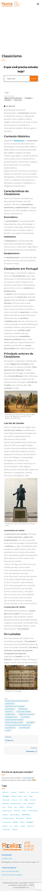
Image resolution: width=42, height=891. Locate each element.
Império (24, 810)
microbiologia (7, 822)
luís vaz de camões (24, 711)
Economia (33, 800)
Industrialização (33, 810)
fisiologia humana (16, 803)
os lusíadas (25, 717)
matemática (26, 814)
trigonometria (30, 826)
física (4, 807)
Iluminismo (17, 810)
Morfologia (15, 822)
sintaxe (16, 826)
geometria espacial (7, 810)
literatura (9, 711)
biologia (6, 796)
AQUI (28, 778)
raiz (11, 826)
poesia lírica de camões (14, 722)
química (5, 826)
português (31, 722)
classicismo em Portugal (14, 706)
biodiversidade (35, 792)
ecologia (26, 800)
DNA (20, 800)
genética (21, 807)
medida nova (10, 714)
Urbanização (6, 829)
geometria (29, 807)
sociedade (22, 826)
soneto (8, 730)
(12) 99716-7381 (7, 859)
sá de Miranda (24, 728)
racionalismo (10, 728)
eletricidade (6, 803)
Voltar (7, 93)
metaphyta (29, 818)
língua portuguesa (15, 814)
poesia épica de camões (14, 719)
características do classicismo (16, 701)
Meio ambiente (20, 818)
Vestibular (15, 829)
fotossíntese (32, 803)
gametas (10, 807)
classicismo (9, 703)
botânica (14, 796)
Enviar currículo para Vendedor (12, 875)
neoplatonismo (11, 717)
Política (22, 822)
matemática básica (8, 818)
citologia (31, 796)
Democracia (14, 800)
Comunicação (6, 800)
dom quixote (10, 709)
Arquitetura (22, 792)
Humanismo (19, 140)
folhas (24, 803)
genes (15, 807)
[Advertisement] (21, 32)
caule (25, 796)
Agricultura (5, 792)
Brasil (20, 796)
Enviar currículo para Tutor (10, 871)
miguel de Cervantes (26, 714)
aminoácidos (14, 792)
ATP (28, 792)
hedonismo (23, 709)
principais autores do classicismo (17, 725)
